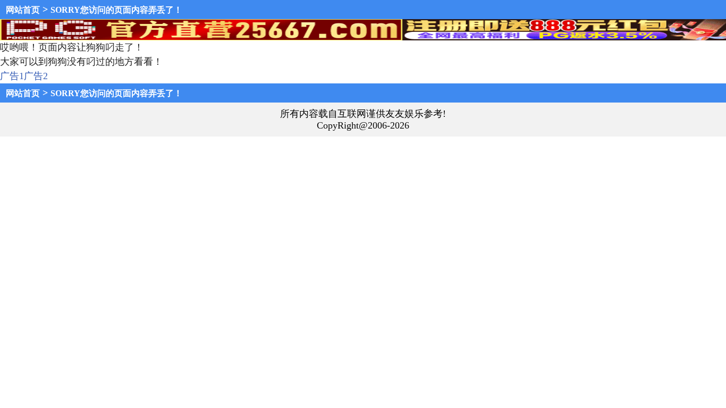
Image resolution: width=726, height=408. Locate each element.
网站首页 (23, 9)
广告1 (12, 76)
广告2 (36, 76)
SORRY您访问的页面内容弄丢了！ (116, 9)
